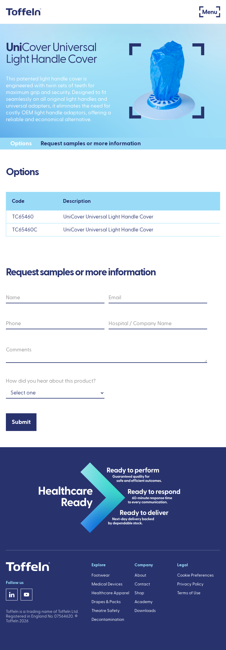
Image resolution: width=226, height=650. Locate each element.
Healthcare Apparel (110, 593)
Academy (143, 602)
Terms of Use (188, 593)
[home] (23, 11)
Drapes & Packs (106, 602)
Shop (139, 593)
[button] (209, 12)
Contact (142, 584)
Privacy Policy (190, 584)
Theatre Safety (106, 611)
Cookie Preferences (195, 575)
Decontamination (108, 620)
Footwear (101, 575)
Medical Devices (107, 584)
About (140, 575)
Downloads (145, 611)
